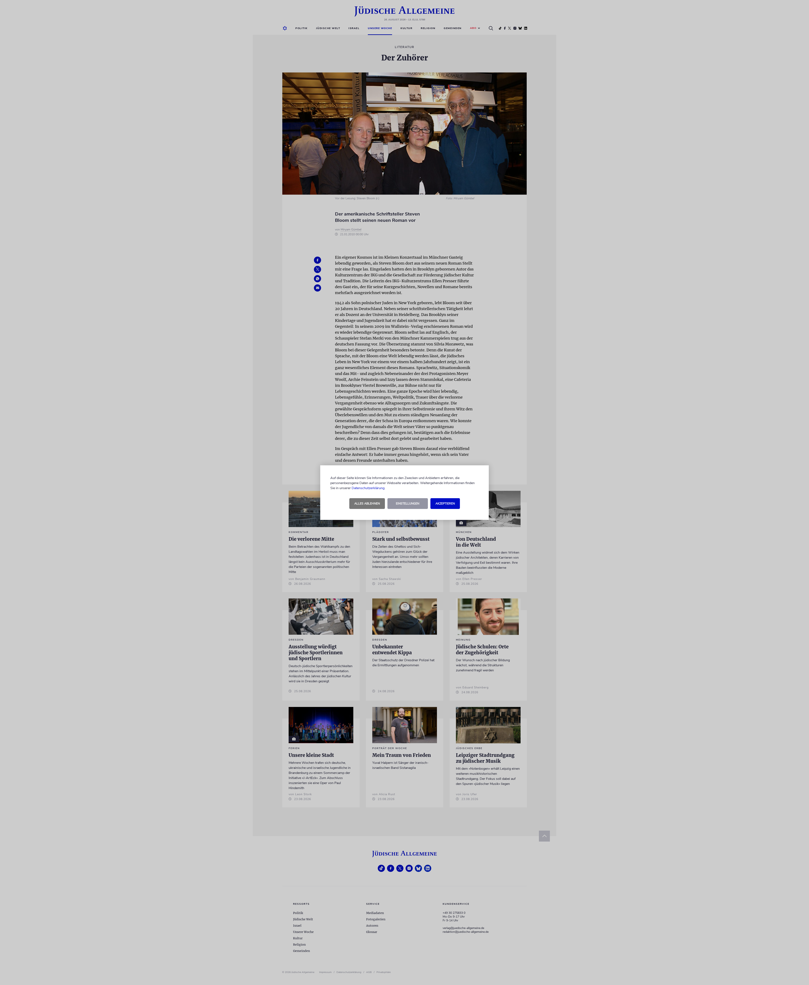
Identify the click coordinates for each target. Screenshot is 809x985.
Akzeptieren (445, 504)
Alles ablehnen (367, 504)
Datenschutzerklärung (368, 488)
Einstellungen (407, 504)
